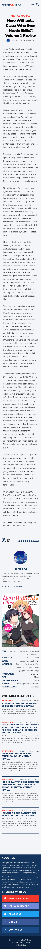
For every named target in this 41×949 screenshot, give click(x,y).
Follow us (15, 914)
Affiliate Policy (20, 945)
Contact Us (16, 929)
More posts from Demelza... (12, 586)
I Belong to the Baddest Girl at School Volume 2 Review (19, 814)
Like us (13, 922)
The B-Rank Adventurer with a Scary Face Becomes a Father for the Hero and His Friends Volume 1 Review (20, 728)
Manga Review (20, 16)
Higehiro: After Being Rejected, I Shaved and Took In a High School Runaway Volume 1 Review (20, 786)
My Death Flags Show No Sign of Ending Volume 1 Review (20, 704)
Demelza (14, 40)
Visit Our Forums (19, 898)
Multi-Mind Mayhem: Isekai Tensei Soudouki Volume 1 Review (17, 756)
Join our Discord (19, 906)
